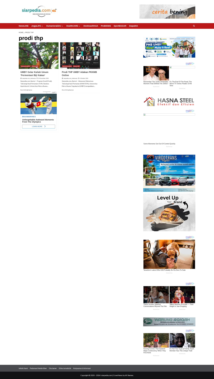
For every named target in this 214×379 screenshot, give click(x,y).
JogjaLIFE (36, 26)
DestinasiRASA (90, 26)
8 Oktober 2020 (84, 78)
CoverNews (117, 375)
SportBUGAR (120, 26)
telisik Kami (23, 368)
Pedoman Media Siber (38, 368)
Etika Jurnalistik (65, 368)
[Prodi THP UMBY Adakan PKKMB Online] (80, 55)
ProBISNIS (106, 26)
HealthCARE (72, 26)
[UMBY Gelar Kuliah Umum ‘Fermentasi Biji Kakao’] (39, 55)
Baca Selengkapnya (26, 90)
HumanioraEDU (53, 26)
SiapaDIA (133, 26)
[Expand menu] (42, 26)
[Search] (194, 26)
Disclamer (53, 368)
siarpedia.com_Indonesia (29, 78)
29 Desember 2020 (43, 78)
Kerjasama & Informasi (82, 368)
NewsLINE (24, 26)
